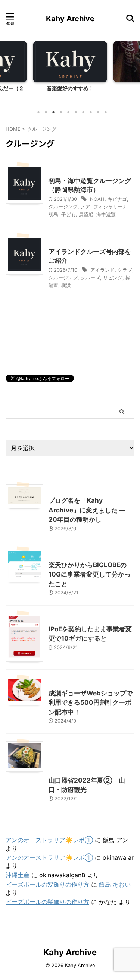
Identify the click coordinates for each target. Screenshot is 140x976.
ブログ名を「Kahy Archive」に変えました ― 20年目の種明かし (87, 510)
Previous (7, 69)
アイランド (102, 270)
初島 (53, 214)
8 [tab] (90, 112)
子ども (68, 214)
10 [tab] (105, 112)
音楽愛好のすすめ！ (70, 88)
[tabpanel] (70, 72)
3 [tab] (53, 112)
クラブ (125, 270)
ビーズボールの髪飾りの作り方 (47, 884)
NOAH (97, 199)
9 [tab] (98, 112)
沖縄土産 (17, 875)
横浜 (66, 285)
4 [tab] (61, 112)
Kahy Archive (70, 18)
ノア (85, 206)
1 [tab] (38, 112)
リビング (112, 278)
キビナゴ (117, 199)
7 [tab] (83, 112)
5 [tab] (68, 112)
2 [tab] (46, 112)
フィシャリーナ (110, 206)
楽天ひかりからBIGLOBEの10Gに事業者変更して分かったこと (90, 574)
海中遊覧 (106, 214)
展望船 (86, 214)
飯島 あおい (115, 884)
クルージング (63, 206)
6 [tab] (76, 112)
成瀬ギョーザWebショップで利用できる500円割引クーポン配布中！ (91, 702)
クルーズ (90, 278)
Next (133, 69)
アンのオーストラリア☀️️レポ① (49, 840)
